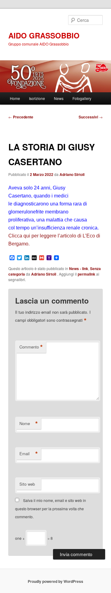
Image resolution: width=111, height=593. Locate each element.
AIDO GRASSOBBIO (44, 35)
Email (28, 454)
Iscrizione (37, 98)
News (59, 98)
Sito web (27, 484)
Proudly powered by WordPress (55, 581)
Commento (31, 347)
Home (15, 98)
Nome (28, 423)
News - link (78, 268)
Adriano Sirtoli (72, 174)
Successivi (91, 117)
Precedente (20, 117)
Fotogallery (81, 98)
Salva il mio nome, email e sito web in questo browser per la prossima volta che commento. (50, 508)
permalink (86, 274)
